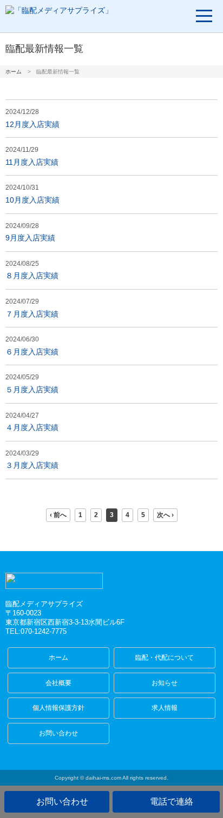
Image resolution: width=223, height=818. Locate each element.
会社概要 (58, 683)
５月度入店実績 (31, 389)
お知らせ (165, 683)
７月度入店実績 (31, 314)
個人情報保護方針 (58, 708)
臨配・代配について (164, 657)
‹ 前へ (58, 515)
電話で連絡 (171, 801)
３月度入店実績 (31, 465)
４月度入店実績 (31, 427)
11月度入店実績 (31, 162)
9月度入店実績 (30, 237)
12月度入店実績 (32, 124)
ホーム (13, 72)
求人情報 (165, 708)
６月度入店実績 (31, 351)
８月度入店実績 (31, 275)
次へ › (165, 515)
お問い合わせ (58, 733)
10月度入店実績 (32, 200)
